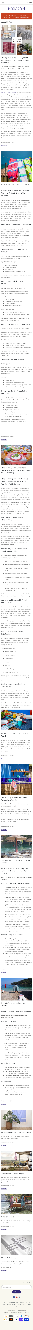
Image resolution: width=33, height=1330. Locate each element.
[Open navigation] (2, 2)
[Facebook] (14, 1297)
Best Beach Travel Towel (10, 1217)
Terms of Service (11, 1304)
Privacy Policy (21, 1304)
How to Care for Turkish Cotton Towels (15, 184)
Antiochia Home (21, 1310)
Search (5, 1302)
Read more (4, 145)
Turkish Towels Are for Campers (12, 1173)
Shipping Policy (13, 1302)
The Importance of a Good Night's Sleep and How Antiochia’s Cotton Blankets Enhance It (15, 60)
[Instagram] (19, 1297)
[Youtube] (17, 1297)
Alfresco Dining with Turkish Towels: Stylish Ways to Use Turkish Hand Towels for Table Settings (16, 470)
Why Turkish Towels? (8, 1258)
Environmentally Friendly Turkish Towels (16, 1132)
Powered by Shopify (23, 1312)
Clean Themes (13, 1312)
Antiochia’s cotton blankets (8, 93)
